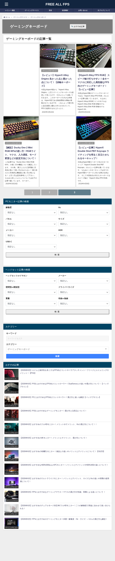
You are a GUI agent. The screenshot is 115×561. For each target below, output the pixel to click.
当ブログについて (104, 10)
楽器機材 (65, 10)
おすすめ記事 (79, 26)
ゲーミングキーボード (50, 70)
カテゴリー (11, 344)
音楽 (50, 10)
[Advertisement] (21, 66)
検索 (57, 255)
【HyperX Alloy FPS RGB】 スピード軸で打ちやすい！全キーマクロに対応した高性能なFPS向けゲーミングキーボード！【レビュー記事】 (94, 82)
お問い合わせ (83, 10)
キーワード (11, 333)
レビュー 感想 (10, 10)
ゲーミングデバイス (32, 10)
